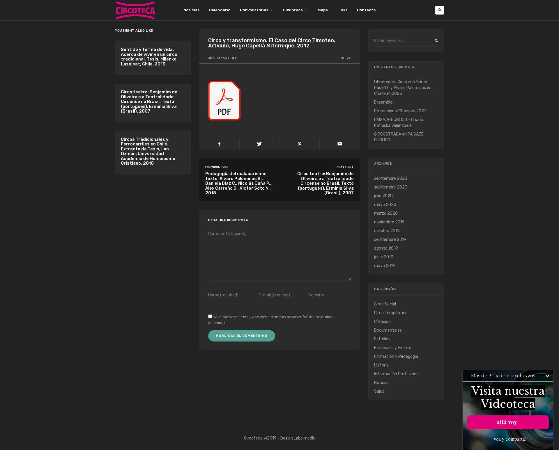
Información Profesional (397, 373)
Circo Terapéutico (391, 312)
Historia (381, 365)
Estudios (382, 339)
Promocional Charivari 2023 (400, 111)
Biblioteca (293, 10)
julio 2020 (383, 195)
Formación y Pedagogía (396, 356)
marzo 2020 (386, 213)
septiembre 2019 (390, 239)
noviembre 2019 (389, 222)
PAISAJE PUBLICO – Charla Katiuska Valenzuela (398, 122)
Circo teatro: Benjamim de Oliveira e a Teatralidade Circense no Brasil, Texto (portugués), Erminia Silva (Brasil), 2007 (149, 101)
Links (342, 10)
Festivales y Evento (392, 347)
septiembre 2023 (390, 178)
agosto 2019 (386, 248)
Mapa (323, 10)
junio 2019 (383, 257)
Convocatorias (254, 10)
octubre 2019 (387, 230)
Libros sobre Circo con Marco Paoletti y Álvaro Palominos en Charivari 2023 (402, 87)
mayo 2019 (384, 265)
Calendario (219, 10)
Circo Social (385, 304)
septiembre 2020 (390, 187)
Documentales (388, 330)
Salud (379, 391)
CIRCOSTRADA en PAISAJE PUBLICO (399, 137)
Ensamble (383, 102)
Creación (382, 321)
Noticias (191, 10)
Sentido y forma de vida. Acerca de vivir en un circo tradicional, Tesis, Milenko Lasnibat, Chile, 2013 (149, 57)
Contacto (366, 10)
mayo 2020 (385, 204)
